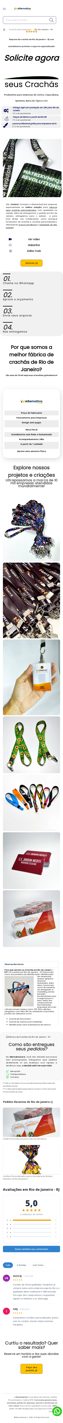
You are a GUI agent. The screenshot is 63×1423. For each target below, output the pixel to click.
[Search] (45, 20)
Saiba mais (34, 251)
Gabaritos (34, 245)
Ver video (34, 239)
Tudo (7, 1265)
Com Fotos (38, 1265)
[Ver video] (10, 239)
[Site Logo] (23, 8)
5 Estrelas (21, 1265)
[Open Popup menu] (4, 9)
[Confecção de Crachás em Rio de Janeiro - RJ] (31, 600)
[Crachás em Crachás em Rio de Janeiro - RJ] (31, 528)
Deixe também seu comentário (31, 1249)
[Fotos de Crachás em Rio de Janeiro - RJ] (31, 802)
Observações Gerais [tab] (14, 964)
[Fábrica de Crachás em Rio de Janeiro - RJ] (31, 677)
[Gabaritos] (10, 245)
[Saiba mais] (10, 250)
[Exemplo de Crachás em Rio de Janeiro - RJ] (31, 744)
